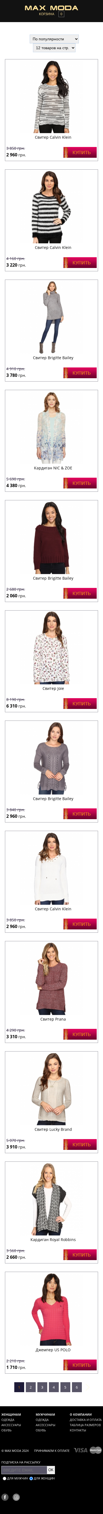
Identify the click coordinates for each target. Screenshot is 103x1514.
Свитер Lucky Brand (53, 1129)
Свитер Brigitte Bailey (53, 357)
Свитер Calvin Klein (53, 137)
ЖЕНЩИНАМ (11, 1414)
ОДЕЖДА (7, 1420)
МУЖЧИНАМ (45, 1414)
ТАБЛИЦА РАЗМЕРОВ (85, 1425)
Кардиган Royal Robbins (53, 1239)
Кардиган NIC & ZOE (53, 468)
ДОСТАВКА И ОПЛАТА (86, 1420)
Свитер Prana (53, 1019)
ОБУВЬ (6, 1430)
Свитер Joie (53, 688)
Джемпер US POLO (53, 1349)
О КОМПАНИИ (81, 1414)
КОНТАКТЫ (78, 1430)
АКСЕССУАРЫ (11, 1425)
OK (51, 1470)
